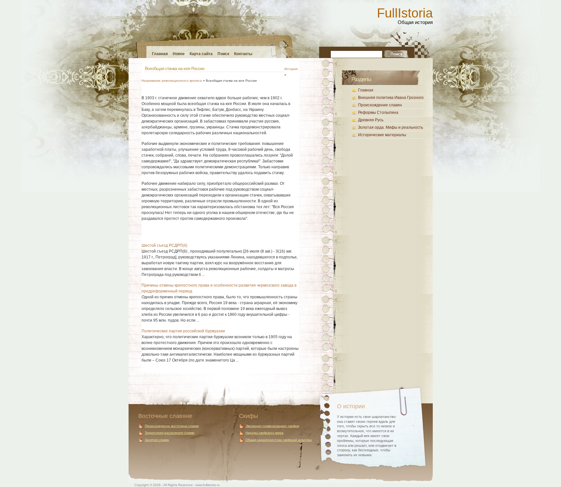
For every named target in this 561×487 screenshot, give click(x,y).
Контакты (243, 54)
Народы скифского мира (264, 432)
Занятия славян (157, 440)
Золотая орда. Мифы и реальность (390, 127)
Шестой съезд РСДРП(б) (164, 245)
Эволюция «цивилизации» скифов (272, 426)
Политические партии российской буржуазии (183, 331)
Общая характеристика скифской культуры (278, 440)
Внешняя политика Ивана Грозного (391, 97)
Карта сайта (201, 54)
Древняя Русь (370, 120)
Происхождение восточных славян (172, 426)
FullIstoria (405, 13)
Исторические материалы (382, 135)
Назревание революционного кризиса (172, 80)
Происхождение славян (380, 105)
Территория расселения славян (169, 432)
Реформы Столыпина (378, 112)
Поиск (223, 54)
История (290, 69)
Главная (160, 54)
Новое (179, 54)
